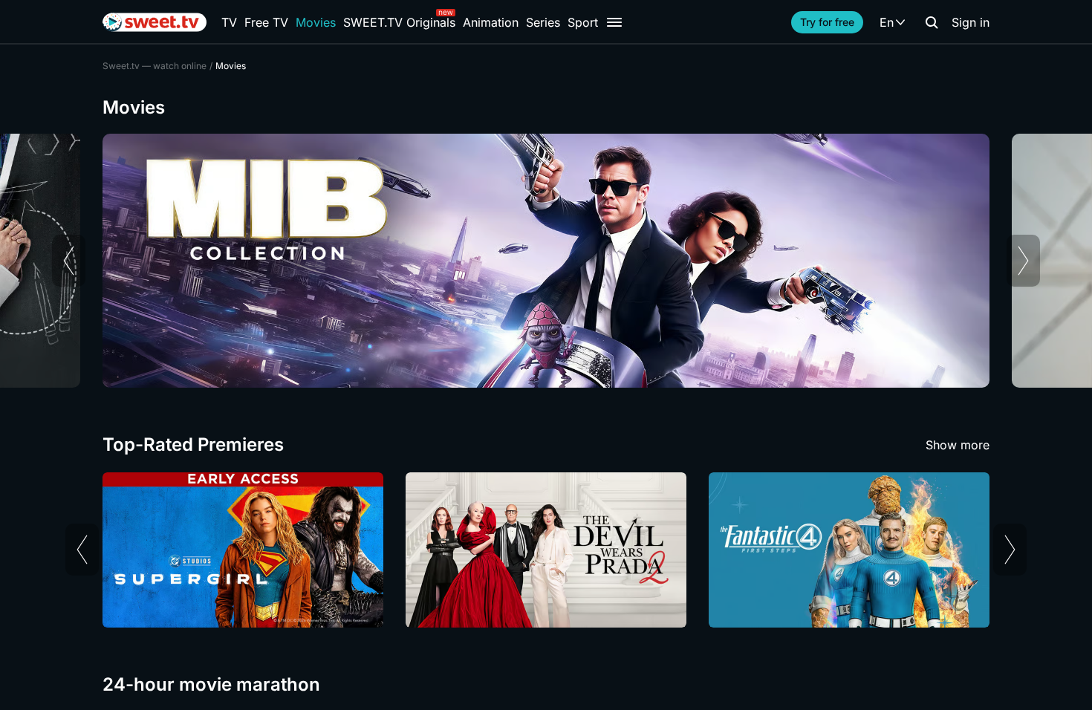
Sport (583, 22)
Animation (491, 22)
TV (229, 22)
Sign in (970, 22)
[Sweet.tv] (155, 22)
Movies (316, 22)
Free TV (266, 22)
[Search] (931, 22)
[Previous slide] (68, 261)
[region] (546, 261)
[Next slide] (1023, 261)
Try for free (827, 22)
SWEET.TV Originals (399, 22)
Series (543, 22)
